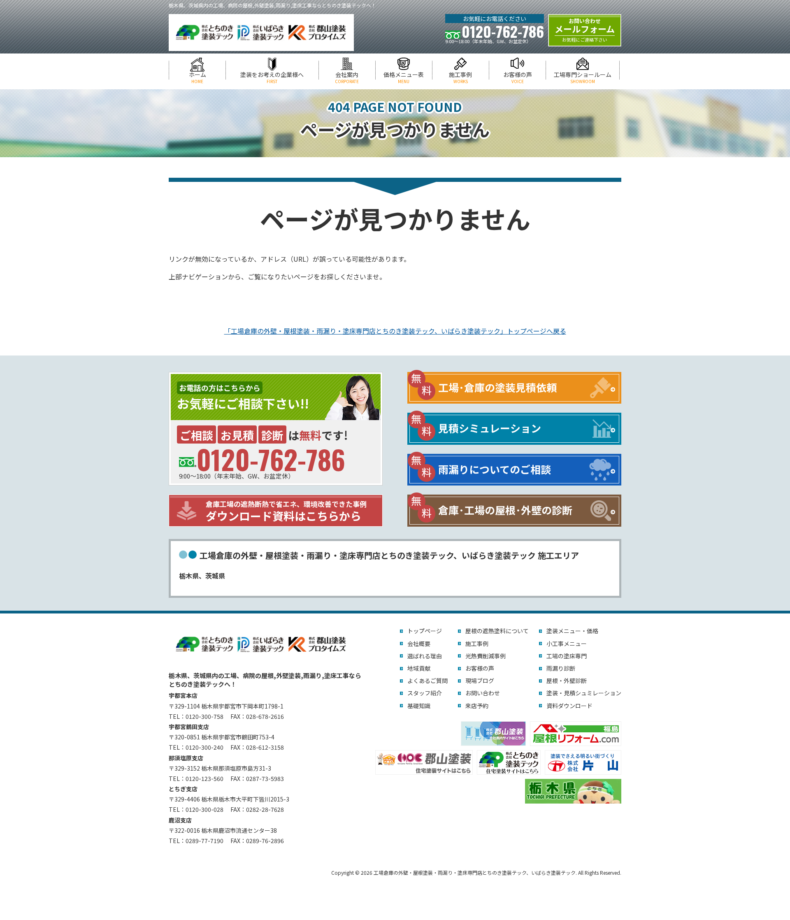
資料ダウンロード (569, 706)
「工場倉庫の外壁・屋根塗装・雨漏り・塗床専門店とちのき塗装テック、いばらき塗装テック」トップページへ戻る (395, 331)
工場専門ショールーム (582, 77)
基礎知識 (418, 706)
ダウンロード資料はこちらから (286, 511)
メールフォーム (585, 30)
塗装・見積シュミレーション (583, 693)
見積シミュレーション (489, 428)
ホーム (197, 77)
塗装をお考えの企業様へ (272, 77)
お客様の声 (517, 77)
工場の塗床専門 (566, 656)
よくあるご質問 (427, 680)
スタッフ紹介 (424, 693)
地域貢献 (418, 668)
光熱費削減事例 (485, 656)
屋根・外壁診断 (566, 680)
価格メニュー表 (403, 77)
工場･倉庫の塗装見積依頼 (497, 387)
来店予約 (476, 706)
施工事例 (460, 77)
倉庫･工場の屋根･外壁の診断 (505, 509)
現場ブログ (479, 680)
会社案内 (347, 77)
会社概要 (418, 643)
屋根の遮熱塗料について (497, 631)
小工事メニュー (566, 643)
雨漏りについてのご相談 (494, 469)
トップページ (424, 631)
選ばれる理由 (424, 656)
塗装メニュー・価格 (572, 631)
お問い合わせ (482, 693)
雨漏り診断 (560, 668)
